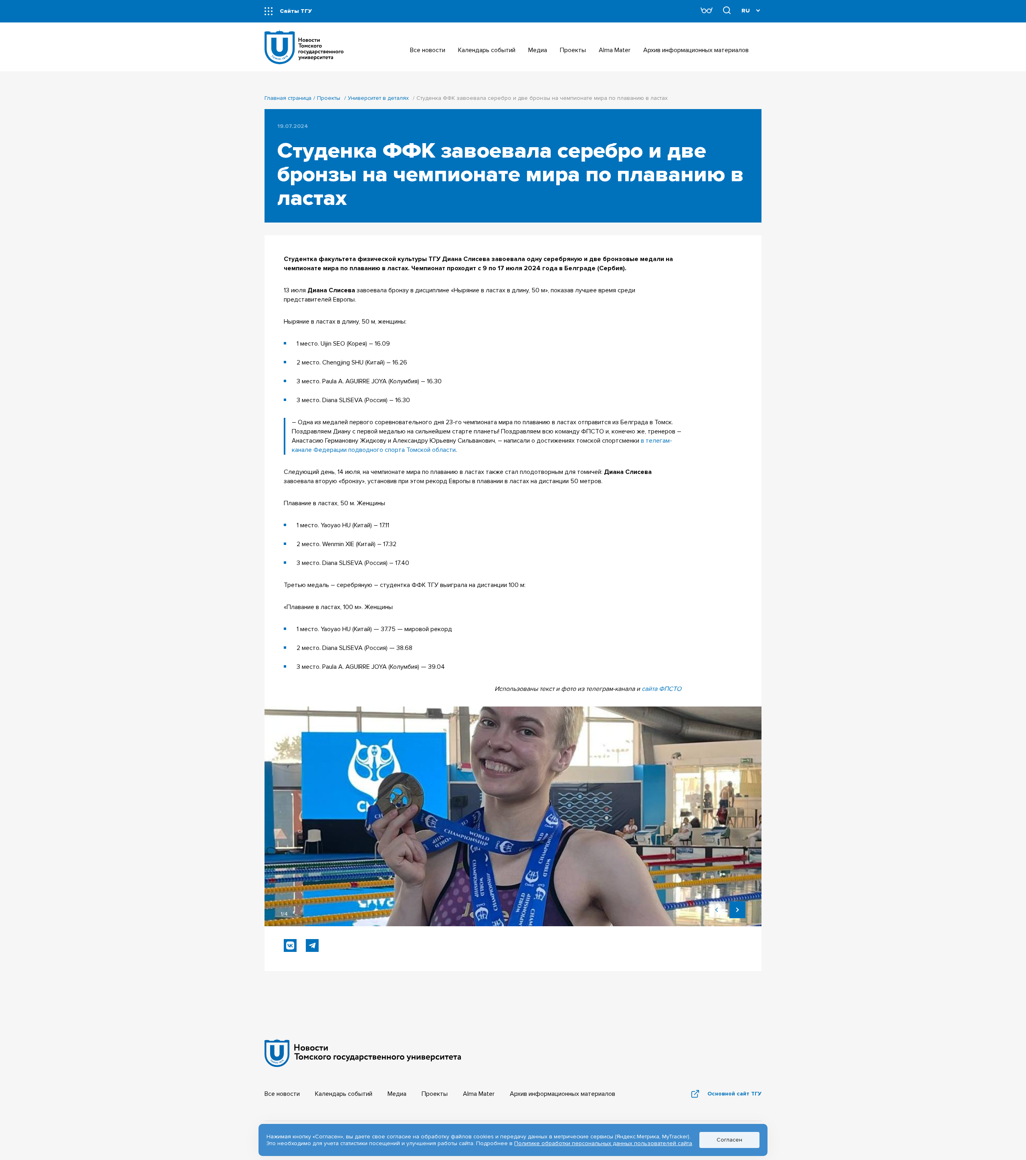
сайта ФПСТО (661, 689)
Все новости (282, 1094)
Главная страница (288, 98)
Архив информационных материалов (562, 1094)
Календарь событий (343, 1094)
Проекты (328, 98)
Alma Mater (479, 1094)
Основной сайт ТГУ (734, 1093)
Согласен (729, 1139)
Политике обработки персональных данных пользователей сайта (603, 1143)
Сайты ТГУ (296, 11)
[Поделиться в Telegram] (312, 945)
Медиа (397, 1094)
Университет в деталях (378, 98)
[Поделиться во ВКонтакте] (290, 945)
